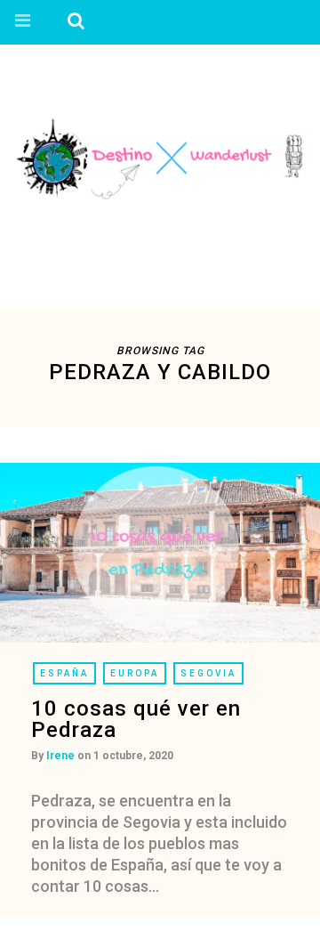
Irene (60, 755)
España (64, 673)
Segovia (208, 673)
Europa (134, 673)
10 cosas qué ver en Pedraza (136, 719)
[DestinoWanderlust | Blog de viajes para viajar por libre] (160, 156)
